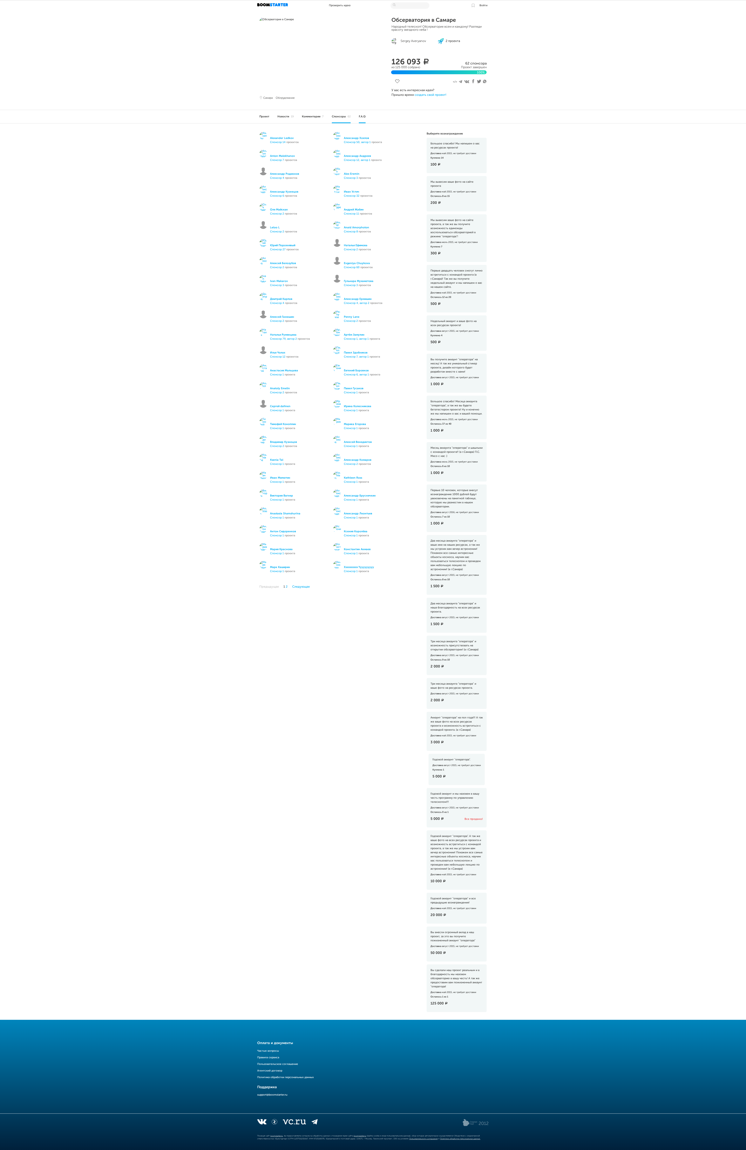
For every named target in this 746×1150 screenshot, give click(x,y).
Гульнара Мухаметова (358, 281)
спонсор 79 (278, 339)
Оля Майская (279, 209)
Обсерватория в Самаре (423, 20)
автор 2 (364, 303)
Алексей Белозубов (283, 263)
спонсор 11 (351, 213)
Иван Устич (351, 191)
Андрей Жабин (354, 209)
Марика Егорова (355, 424)
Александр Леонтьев (358, 513)
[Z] (274, 1122)
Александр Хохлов (356, 138)
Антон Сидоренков (283, 531)
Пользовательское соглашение (277, 1064)
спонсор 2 (277, 213)
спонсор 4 (277, 178)
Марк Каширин (280, 567)
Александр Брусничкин (360, 495)
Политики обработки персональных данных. (460, 1139)
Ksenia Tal (276, 460)
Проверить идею (340, 5)
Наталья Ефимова (355, 245)
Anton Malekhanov (282, 156)
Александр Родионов (284, 174)
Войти (483, 5)
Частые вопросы (268, 1051)
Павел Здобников (356, 352)
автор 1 (366, 142)
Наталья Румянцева (283, 334)
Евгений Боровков (356, 370)
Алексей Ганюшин (282, 317)
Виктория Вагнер (281, 495)
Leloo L (275, 227)
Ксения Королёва (355, 531)
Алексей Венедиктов (358, 442)
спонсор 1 (351, 339)
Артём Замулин (354, 334)
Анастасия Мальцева (284, 370)
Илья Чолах (277, 352)
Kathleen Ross (353, 477)
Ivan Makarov (279, 281)
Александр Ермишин (358, 299)
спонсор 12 (351, 160)
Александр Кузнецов (284, 191)
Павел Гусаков (353, 388)
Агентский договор (269, 1070)
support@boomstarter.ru (272, 1094)
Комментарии (313, 116)
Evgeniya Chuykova (357, 263)
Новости (285, 116)
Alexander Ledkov (282, 138)
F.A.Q (362, 116)
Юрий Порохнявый (282, 245)
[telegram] (314, 1122)
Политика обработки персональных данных (285, 1077)
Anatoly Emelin (280, 388)
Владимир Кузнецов (283, 442)
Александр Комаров (357, 460)
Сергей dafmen (280, 406)
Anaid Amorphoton (356, 227)
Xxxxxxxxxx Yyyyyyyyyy (359, 567)
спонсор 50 (352, 142)
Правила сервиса (268, 1057)
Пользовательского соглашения (423, 1139)
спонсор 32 (351, 196)
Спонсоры (341, 116)
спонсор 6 (277, 196)
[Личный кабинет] (473, 5)
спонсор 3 (351, 178)
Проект (264, 116)
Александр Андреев (357, 156)
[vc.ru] (294, 1122)
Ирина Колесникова (357, 406)
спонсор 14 (278, 142)
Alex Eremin (351, 174)
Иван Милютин (280, 477)
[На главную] (273, 5)
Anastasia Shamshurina (285, 513)
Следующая (301, 586)
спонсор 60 (352, 267)
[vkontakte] (261, 1122)
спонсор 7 (277, 160)
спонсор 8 (351, 231)
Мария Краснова (281, 549)
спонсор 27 (278, 249)
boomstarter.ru (276, 1136)
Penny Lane (351, 317)
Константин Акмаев (357, 549)
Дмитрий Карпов (281, 299)
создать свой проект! (430, 95)
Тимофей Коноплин (283, 424)
